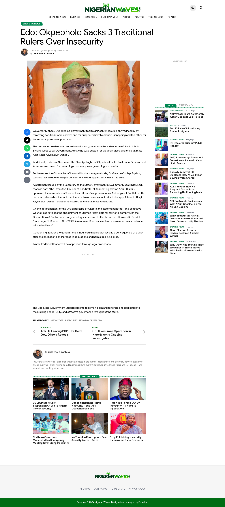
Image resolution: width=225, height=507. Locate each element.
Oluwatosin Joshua (43, 53)
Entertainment (109, 17)
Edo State (58, 321)
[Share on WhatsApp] (27, 148)
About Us (85, 488)
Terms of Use (118, 488)
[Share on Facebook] (27, 132)
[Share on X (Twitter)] (27, 140)
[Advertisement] (89, 277)
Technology (155, 17)
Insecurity (71, 321)
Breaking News (57, 17)
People (126, 17)
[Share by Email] (27, 172)
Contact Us (100, 488)
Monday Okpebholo (91, 321)
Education (90, 17)
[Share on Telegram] (27, 164)
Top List (172, 17)
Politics (139, 17)
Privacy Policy (137, 488)
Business (75, 17)
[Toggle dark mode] (193, 8)
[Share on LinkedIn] (27, 156)
